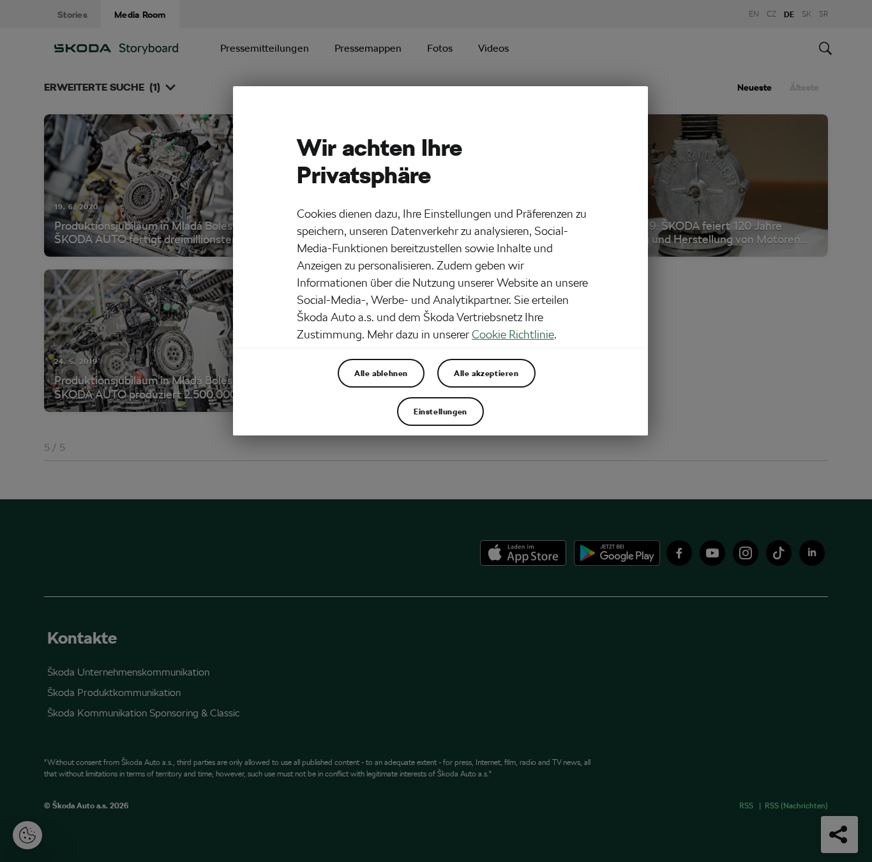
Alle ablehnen (381, 373)
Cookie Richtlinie (513, 334)
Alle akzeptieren (486, 373)
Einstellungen (440, 411)
